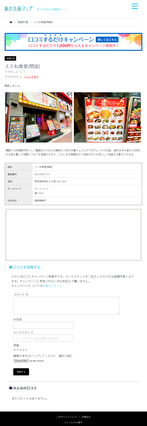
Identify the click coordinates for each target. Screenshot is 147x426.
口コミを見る (32, 76)
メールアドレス (23, 332)
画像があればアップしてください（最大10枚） (43, 356)
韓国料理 (23, 22)
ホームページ (42, 188)
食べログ (39, 193)
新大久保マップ (19, 8)
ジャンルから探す (73, 422)
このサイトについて (66, 416)
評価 (16, 345)
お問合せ (86, 416)
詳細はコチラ (51, 285)
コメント (20, 294)
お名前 (17, 319)
